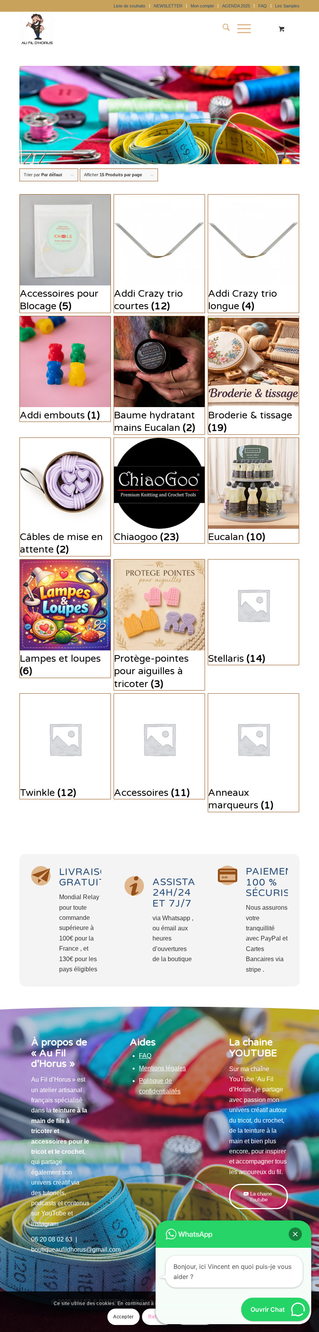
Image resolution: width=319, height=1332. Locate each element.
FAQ (262, 6)
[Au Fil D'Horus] (36, 28)
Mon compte (202, 6)
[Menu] (240, 28)
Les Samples (287, 6)
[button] (295, 1234)
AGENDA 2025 (236, 6)
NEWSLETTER (168, 6)
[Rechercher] (222, 28)
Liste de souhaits (129, 6)
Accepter (123, 1317)
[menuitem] (130, 6)
